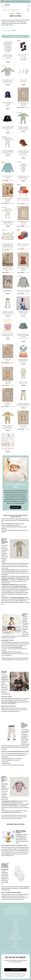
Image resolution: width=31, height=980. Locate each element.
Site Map (15, 945)
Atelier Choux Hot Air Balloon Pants (9, 702)
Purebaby (4, 652)
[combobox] (14, 9)
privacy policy (21, 976)
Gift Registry (15, 929)
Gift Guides (15, 925)
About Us (15, 927)
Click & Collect (15, 931)
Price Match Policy (15, 935)
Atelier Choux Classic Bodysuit (8, 578)
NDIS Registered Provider (15, 937)
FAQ (15, 941)
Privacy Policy (15, 943)
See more (14, 30)
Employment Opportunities (15, 939)
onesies (3, 896)
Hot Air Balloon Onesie (17, 647)
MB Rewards (15, 923)
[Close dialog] (29, 955)
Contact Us (15, 947)
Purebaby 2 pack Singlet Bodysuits (9, 804)
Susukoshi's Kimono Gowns (20, 586)
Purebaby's (19, 578)
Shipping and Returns (15, 933)
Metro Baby (19, 834)
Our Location (15, 921)
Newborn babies (4, 869)
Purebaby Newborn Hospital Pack (17, 597)
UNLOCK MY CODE (15, 969)
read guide (15, 507)
